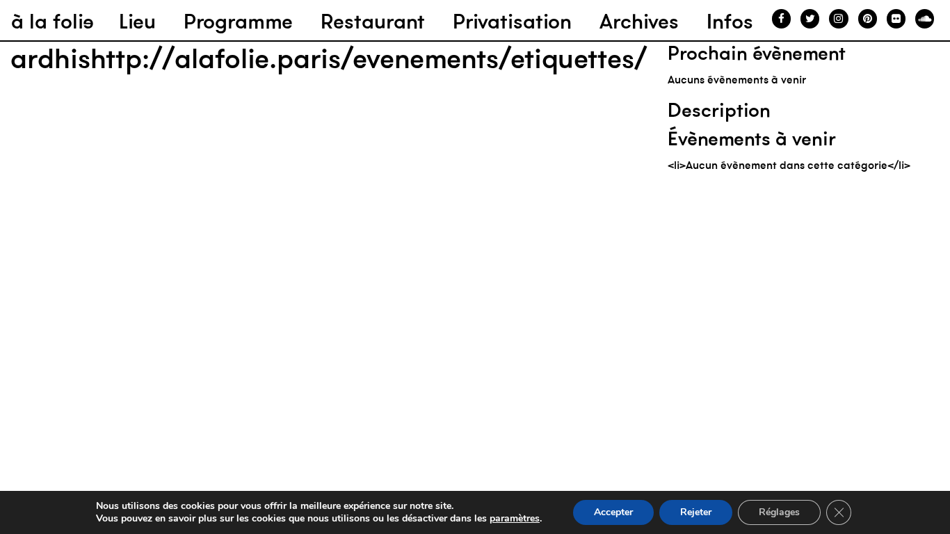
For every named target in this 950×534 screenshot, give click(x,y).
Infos (730, 21)
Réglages (779, 512)
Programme (238, 21)
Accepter (613, 512)
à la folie (52, 21)
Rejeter (695, 512)
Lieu (137, 21)
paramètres (515, 518)
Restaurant (373, 21)
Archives (639, 21)
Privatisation (512, 21)
